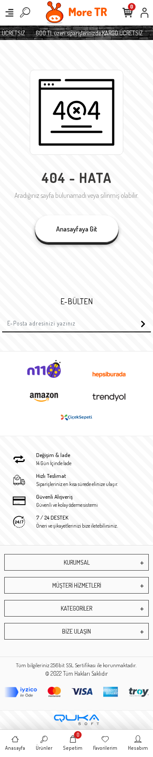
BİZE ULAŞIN (76, 631)
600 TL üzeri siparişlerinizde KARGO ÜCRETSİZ (88, 33)
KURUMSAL (77, 562)
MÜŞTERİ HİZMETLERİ (76, 585)
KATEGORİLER (76, 608)
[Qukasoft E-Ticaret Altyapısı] (76, 719)
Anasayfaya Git (76, 229)
